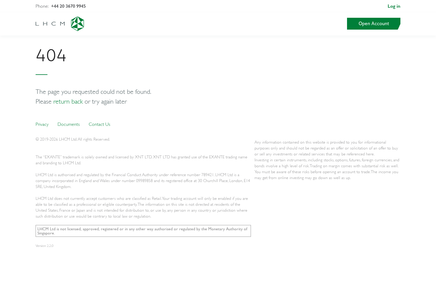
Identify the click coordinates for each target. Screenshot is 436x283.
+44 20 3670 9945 (68, 6)
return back (68, 101)
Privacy (42, 124)
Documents (69, 124)
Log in (394, 6)
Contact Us (99, 124)
